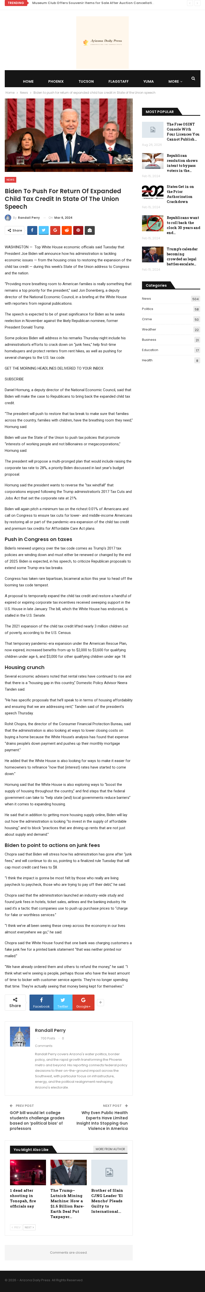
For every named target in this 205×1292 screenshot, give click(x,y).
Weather (149, 329)
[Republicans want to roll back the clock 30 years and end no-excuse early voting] (153, 223)
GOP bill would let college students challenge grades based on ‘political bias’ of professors (37, 1120)
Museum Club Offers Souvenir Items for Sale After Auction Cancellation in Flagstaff (105, 3)
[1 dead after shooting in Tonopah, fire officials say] (28, 1172)
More (173, 81)
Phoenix (56, 81)
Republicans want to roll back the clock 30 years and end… (183, 225)
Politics (147, 308)
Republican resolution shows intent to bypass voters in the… (182, 163)
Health (147, 360)
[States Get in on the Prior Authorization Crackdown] (153, 192)
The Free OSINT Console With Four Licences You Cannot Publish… (183, 132)
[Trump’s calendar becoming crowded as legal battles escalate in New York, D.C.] (153, 255)
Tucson (86, 81)
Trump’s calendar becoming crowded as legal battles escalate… (182, 256)
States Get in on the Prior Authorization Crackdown (180, 194)
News (10, 180)
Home (28, 81)
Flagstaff (118, 81)
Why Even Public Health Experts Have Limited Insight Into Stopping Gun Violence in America (102, 1120)
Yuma (149, 81)
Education (150, 350)
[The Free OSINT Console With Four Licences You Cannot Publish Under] (153, 130)
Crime (147, 319)
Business (149, 339)
